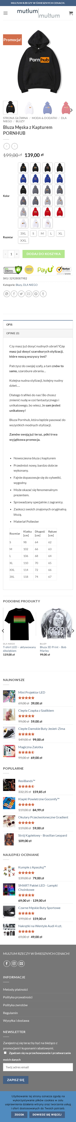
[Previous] (9, 63)
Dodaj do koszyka (44, 254)
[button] (5, 13)
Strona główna (15, 118)
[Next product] (6, 146)
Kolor (6, 195)
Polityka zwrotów (15, 1005)
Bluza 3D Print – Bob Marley (53, 649)
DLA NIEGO (30, 284)
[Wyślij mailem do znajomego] (28, 293)
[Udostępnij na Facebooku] (14, 293)
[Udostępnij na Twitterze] (21, 293)
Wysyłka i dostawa (16, 1020)
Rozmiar (8, 237)
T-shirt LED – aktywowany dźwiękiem (19, 649)
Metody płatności (15, 989)
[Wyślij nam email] (21, 963)
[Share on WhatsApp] (6, 293)
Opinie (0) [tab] (12, 333)
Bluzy (20, 121)
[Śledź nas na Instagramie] (14, 963)
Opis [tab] (9, 324)
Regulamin (10, 1013)
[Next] (66, 63)
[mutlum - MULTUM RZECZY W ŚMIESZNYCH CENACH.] (38, 13)
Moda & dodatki (44, 118)
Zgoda (19, 1114)
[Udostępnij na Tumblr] (43, 293)
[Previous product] (14, 146)
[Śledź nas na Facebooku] (6, 963)
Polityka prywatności (17, 997)
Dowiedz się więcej (47, 1114)
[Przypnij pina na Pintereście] (36, 293)
